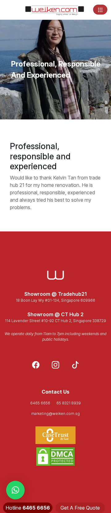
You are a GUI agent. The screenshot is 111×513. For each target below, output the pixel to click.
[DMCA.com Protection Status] (55, 456)
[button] (15, 490)
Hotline (28, 508)
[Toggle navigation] (100, 10)
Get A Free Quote (80, 508)
